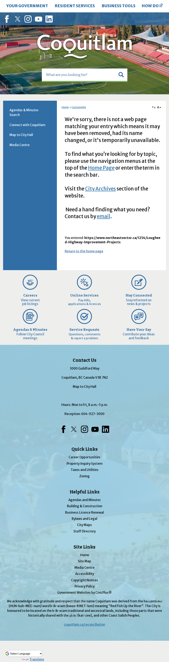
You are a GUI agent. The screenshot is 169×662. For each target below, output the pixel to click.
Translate (36, 659)
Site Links (84, 547)
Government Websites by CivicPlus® (84, 593)
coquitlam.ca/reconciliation (84, 625)
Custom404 (79, 107)
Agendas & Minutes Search (24, 112)
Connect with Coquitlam (27, 125)
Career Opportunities (84, 457)
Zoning (84, 476)
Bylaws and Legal (84, 519)
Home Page (101, 168)
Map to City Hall (21, 135)
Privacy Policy (85, 586)
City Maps (84, 525)
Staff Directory (84, 531)
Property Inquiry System (84, 464)
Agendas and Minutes (84, 500)
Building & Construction (84, 506)
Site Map (84, 561)
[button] (121, 74)
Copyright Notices (84, 580)
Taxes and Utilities (85, 470)
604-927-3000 (92, 414)
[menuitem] (27, 6)
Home (65, 107)
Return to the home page (84, 251)
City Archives (100, 189)
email (103, 216)
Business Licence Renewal (84, 512)
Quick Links (85, 449)
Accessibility (84, 574)
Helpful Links (85, 492)
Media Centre (19, 145)
